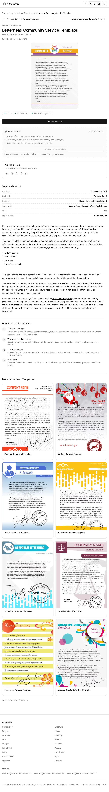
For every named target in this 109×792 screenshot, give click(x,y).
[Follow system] (99, 4)
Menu (57, 731)
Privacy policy (95, 785)
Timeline (58, 744)
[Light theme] (91, 4)
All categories (62, 785)
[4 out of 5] (21, 173)
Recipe (5, 731)
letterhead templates (62, 298)
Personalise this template (54, 149)
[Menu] (104, 3)
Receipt (58, 761)
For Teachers (7, 756)
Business (6, 735)
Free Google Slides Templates (16, 773)
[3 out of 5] (16, 173)
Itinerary (58, 735)
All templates (74, 785)
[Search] (85, 3)
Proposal (6, 761)
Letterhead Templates (23, 13)
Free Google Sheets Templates (49, 773)
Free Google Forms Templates (81, 773)
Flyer (57, 756)
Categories (7, 722)
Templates (6, 13)
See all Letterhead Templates (15, 700)
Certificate (59, 752)
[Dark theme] (95, 4)
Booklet (58, 739)
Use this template (54, 121)
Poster (5, 739)
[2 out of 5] (12, 173)
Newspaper (7, 727)
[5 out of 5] (26, 173)
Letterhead (7, 748)
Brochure (59, 727)
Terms (104, 785)
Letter (4, 752)
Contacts (84, 785)
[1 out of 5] (7, 173)
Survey (58, 748)
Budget (5, 744)
